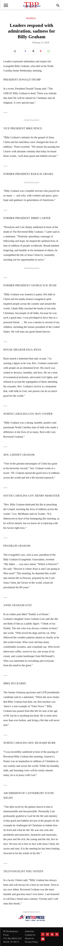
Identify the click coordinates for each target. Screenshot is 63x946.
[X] (33, 51)
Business (31, 18)
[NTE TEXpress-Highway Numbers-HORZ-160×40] (31, 917)
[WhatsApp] (48, 51)
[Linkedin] (52, 934)
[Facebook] (25, 51)
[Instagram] (47, 934)
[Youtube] (43, 939)
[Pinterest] (40, 51)
